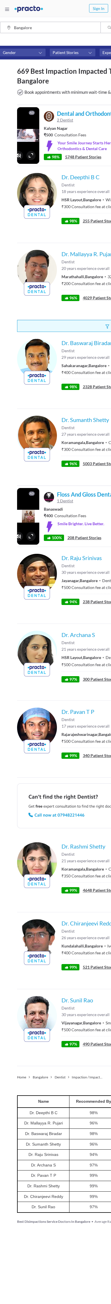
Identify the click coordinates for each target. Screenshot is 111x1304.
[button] (23, 53)
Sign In (98, 8)
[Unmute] (18, 155)
